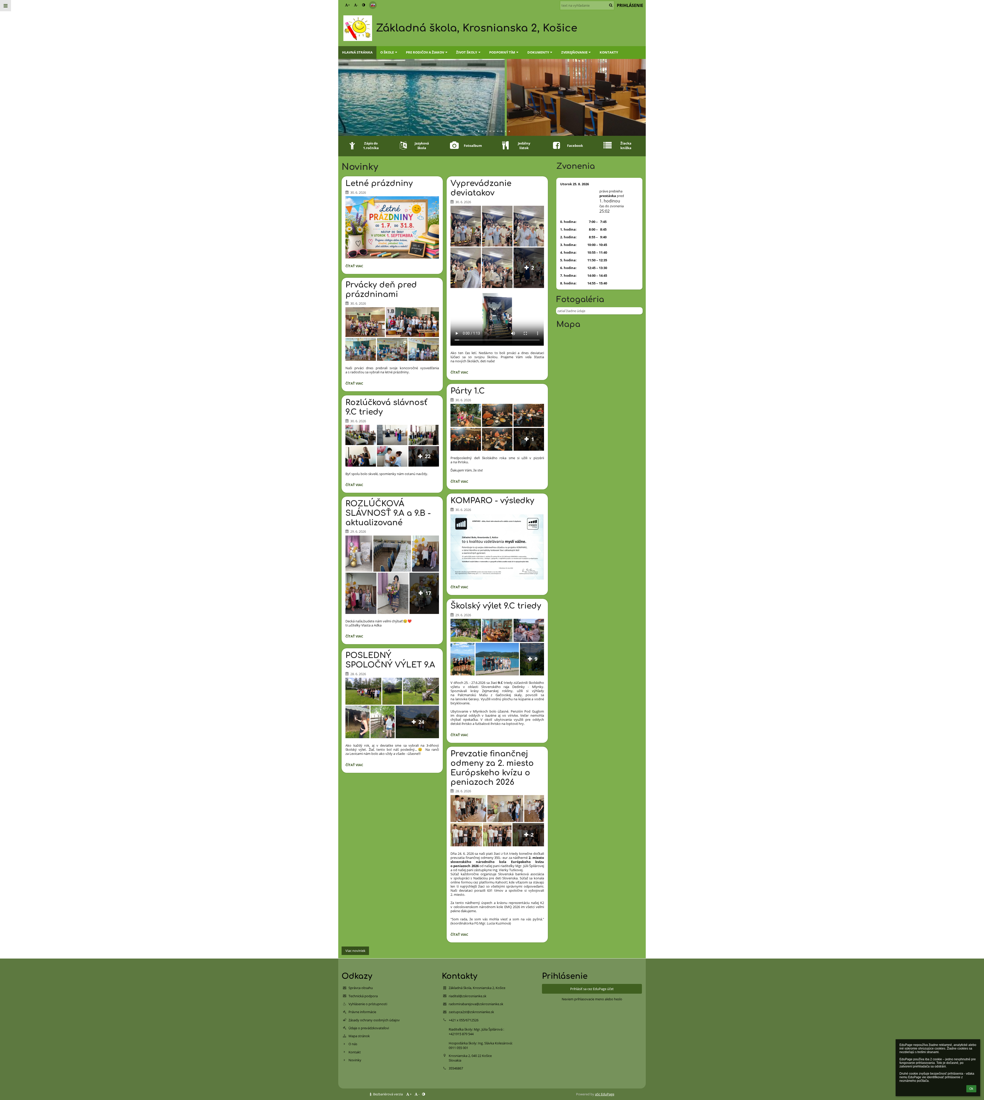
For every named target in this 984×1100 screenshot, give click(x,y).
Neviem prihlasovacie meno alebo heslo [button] (592, 999)
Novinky (354, 1060)
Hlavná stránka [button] (357, 52)
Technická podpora (363, 996)
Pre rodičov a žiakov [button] (425, 52)
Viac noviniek (355, 950)
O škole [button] (387, 52)
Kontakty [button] (609, 52)
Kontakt (354, 1052)
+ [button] (349, 5)
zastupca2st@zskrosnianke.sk (471, 1012)
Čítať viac (355, 266)
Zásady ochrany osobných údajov (374, 1020)
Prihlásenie (630, 5)
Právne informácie (362, 1012)
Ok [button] (971, 1089)
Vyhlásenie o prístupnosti (367, 1004)
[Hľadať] (611, 5)
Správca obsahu (360, 987)
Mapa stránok (359, 1036)
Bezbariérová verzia (388, 1094)
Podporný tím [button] (502, 52)
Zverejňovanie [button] (574, 52)
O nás (352, 1044)
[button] (363, 4)
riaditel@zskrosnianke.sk (467, 996)
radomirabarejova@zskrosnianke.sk (476, 1004)
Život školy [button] (466, 52)
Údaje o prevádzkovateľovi (368, 1028)
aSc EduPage (604, 1094)
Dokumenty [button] (538, 52)
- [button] (357, 5)
